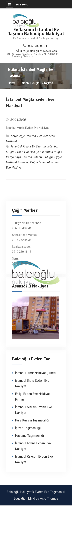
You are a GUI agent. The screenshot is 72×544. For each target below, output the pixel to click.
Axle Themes (49, 498)
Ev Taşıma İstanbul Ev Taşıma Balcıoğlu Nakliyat (36, 31)
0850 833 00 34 (37, 46)
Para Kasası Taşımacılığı (32, 420)
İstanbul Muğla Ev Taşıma (28, 146)
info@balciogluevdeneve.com (39, 51)
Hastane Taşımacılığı (29, 436)
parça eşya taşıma (23, 136)
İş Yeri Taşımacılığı (28, 428)
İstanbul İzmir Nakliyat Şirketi (35, 373)
